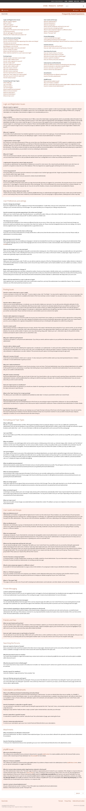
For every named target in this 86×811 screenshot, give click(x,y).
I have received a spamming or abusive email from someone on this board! (63, 41)
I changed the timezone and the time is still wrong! (16, 44)
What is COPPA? (7, 23)
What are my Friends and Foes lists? (53, 46)
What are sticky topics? (9, 92)
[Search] (83, 6)
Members (70, 1)
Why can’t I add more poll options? (12, 64)
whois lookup (30, 772)
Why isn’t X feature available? (51, 82)
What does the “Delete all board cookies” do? (14, 34)
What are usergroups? (49, 25)
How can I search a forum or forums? (53, 53)
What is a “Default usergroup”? (52, 31)
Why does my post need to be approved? (13, 76)
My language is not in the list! (10, 46)
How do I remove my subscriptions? (53, 69)
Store (45, 6)
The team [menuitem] (60, 801)
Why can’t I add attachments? (10, 69)
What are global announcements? (12, 89)
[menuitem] (82, 10)
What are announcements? (10, 91)
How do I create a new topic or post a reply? (14, 58)
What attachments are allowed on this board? (55, 74)
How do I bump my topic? (9, 77)
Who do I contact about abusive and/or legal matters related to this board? (63, 84)
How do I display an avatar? (10, 49)
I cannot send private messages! (52, 38)
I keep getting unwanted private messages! (55, 39)
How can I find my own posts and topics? (54, 59)
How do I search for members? (51, 58)
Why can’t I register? (8, 25)
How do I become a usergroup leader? (53, 28)
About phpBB (34, 756)
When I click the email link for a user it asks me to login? (17, 53)
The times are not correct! (9, 43)
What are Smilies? (7, 86)
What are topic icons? (8, 96)
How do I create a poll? (9, 63)
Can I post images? (8, 87)
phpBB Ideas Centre (72, 762)
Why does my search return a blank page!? (55, 56)
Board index (5, 14)
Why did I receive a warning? (10, 71)
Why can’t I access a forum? (10, 68)
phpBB (5, 244)
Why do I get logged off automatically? (13, 33)
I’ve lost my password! (9, 31)
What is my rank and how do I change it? (13, 51)
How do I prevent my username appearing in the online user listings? (20, 41)
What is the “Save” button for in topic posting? (15, 74)
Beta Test (76, 1)
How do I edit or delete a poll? (10, 66)
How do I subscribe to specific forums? (53, 68)
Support (60, 6)
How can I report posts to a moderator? (13, 72)
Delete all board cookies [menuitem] (78, 801)
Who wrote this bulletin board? (51, 81)
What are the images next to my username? (14, 48)
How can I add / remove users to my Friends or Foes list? (58, 48)
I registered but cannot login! (10, 26)
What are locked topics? (9, 94)
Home (66, 1)
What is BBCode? (7, 82)
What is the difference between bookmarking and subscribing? (60, 64)
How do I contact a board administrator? (54, 86)
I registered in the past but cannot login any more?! (16, 29)
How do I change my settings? (10, 39)
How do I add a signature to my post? (12, 61)
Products (52, 6)
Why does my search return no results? (54, 54)
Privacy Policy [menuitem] (68, 801)
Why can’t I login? (7, 28)
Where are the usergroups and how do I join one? (56, 26)
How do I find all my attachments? (52, 76)
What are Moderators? (49, 23)
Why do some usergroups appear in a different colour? (58, 29)
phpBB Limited (46, 754)
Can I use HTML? (7, 84)
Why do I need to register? (10, 21)
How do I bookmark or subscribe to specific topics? (56, 66)
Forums (82, 1)
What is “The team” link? (50, 33)
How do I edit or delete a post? (11, 59)
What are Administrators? (50, 21)
